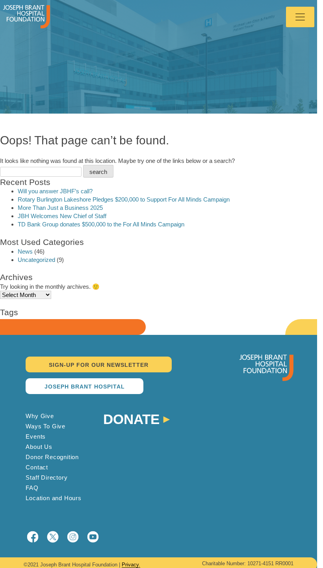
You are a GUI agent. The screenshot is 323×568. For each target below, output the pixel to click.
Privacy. (131, 565)
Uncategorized (36, 259)
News (25, 251)
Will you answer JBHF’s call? (55, 191)
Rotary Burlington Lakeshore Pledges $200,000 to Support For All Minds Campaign (124, 199)
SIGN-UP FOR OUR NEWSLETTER (99, 365)
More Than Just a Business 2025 (60, 207)
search (98, 171)
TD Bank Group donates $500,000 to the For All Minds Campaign (101, 224)
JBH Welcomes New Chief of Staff (62, 216)
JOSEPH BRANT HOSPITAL (85, 386)
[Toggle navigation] (300, 17)
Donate (131, 418)
